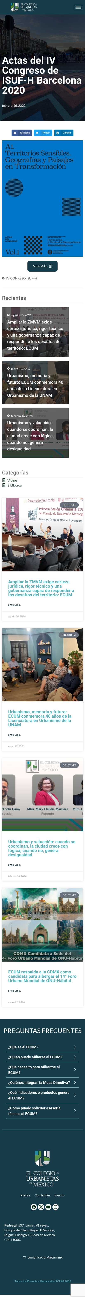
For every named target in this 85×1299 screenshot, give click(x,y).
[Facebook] (34, 1207)
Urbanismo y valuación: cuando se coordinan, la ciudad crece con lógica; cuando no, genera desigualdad (41, 848)
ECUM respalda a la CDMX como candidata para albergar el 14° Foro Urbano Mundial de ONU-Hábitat (42, 976)
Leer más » (14, 605)
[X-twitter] (41, 1207)
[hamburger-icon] (78, 7)
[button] (22, 133)
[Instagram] (55, 1207)
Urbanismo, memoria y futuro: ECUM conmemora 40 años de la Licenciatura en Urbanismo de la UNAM (39, 718)
